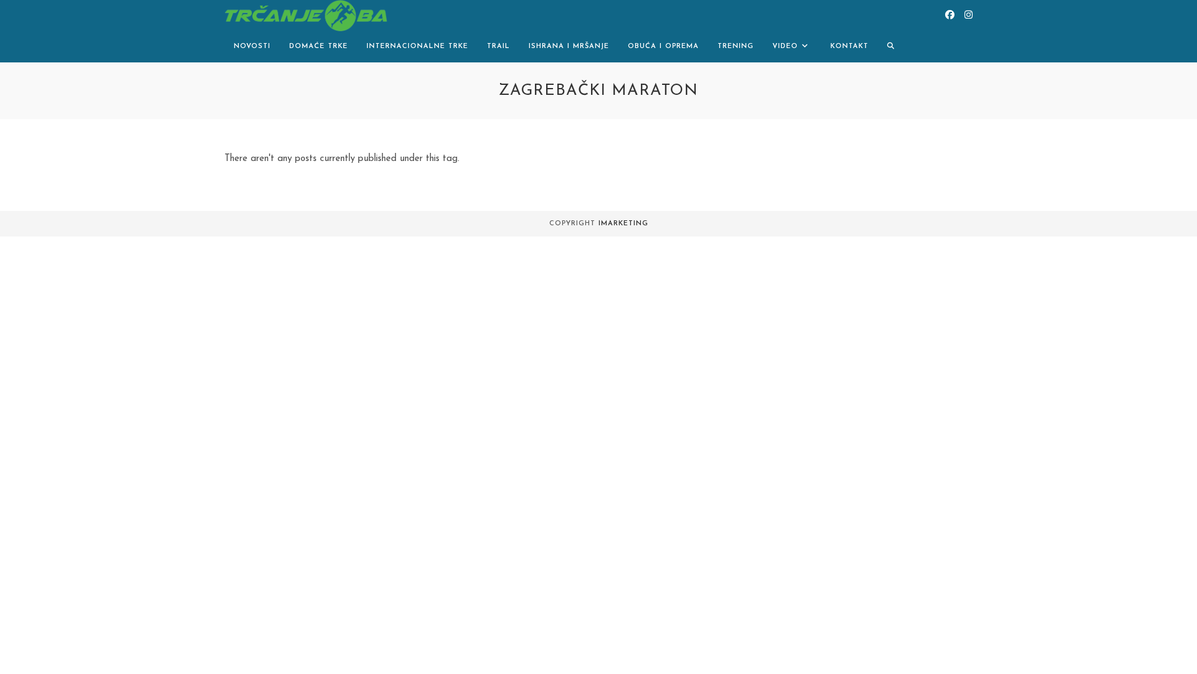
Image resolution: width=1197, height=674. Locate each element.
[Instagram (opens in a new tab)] (968, 15)
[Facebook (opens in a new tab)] (949, 15)
